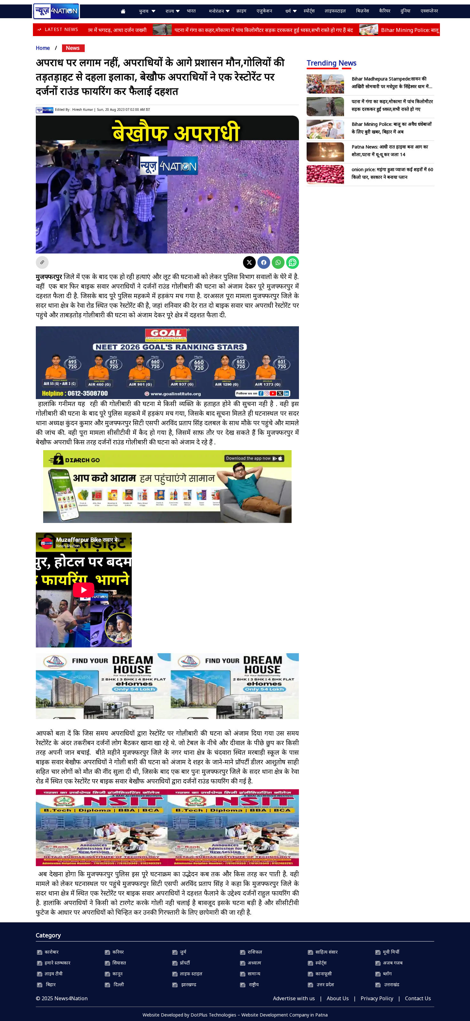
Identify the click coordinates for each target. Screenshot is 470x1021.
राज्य (170, 11)
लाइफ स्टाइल (189, 974)
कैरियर (384, 11)
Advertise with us (294, 998)
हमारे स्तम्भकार (56, 963)
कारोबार (50, 952)
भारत (191, 11)
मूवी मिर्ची (389, 952)
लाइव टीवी (52, 974)
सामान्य (252, 974)
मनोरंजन (217, 11)
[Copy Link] (42, 262)
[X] (249, 262)
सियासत (118, 963)
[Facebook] (263, 262)
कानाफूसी (322, 974)
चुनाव (145, 11)
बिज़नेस (362, 11)
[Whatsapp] (278, 262)
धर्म (289, 11)
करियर (117, 952)
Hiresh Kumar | (84, 109)
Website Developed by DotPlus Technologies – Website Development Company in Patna (235, 1015)
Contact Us (418, 998)
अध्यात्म (253, 963)
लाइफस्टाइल (335, 11)
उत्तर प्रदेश (323, 984)
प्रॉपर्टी (183, 963)
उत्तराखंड (389, 984)
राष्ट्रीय (252, 984)
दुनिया (406, 11)
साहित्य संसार (325, 952)
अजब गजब (391, 963)
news (73, 47)
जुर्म (181, 952)
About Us (338, 998)
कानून (116, 974)
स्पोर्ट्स (309, 11)
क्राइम (242, 11)
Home (43, 47)
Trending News (331, 62)
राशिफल (253, 952)
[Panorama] (167, 691)
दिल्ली (117, 984)
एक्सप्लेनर (429, 11)
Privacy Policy (377, 998)
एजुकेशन (264, 11)
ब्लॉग (386, 974)
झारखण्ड (186, 984)
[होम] (56, 10)
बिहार (49, 984)
